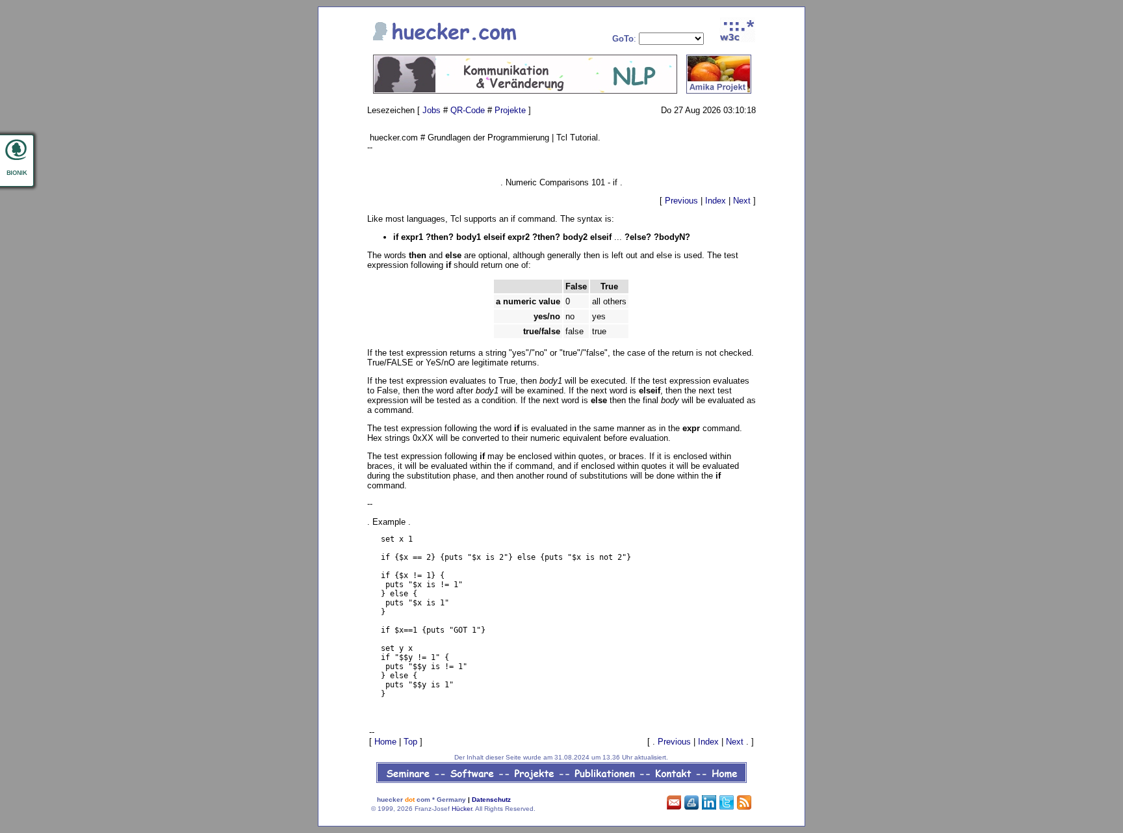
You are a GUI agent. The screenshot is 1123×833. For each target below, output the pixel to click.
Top (410, 742)
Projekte (510, 110)
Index (715, 200)
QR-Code (467, 110)
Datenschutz (491, 799)
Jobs (431, 110)
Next (742, 200)
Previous (681, 200)
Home (385, 742)
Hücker (462, 808)
